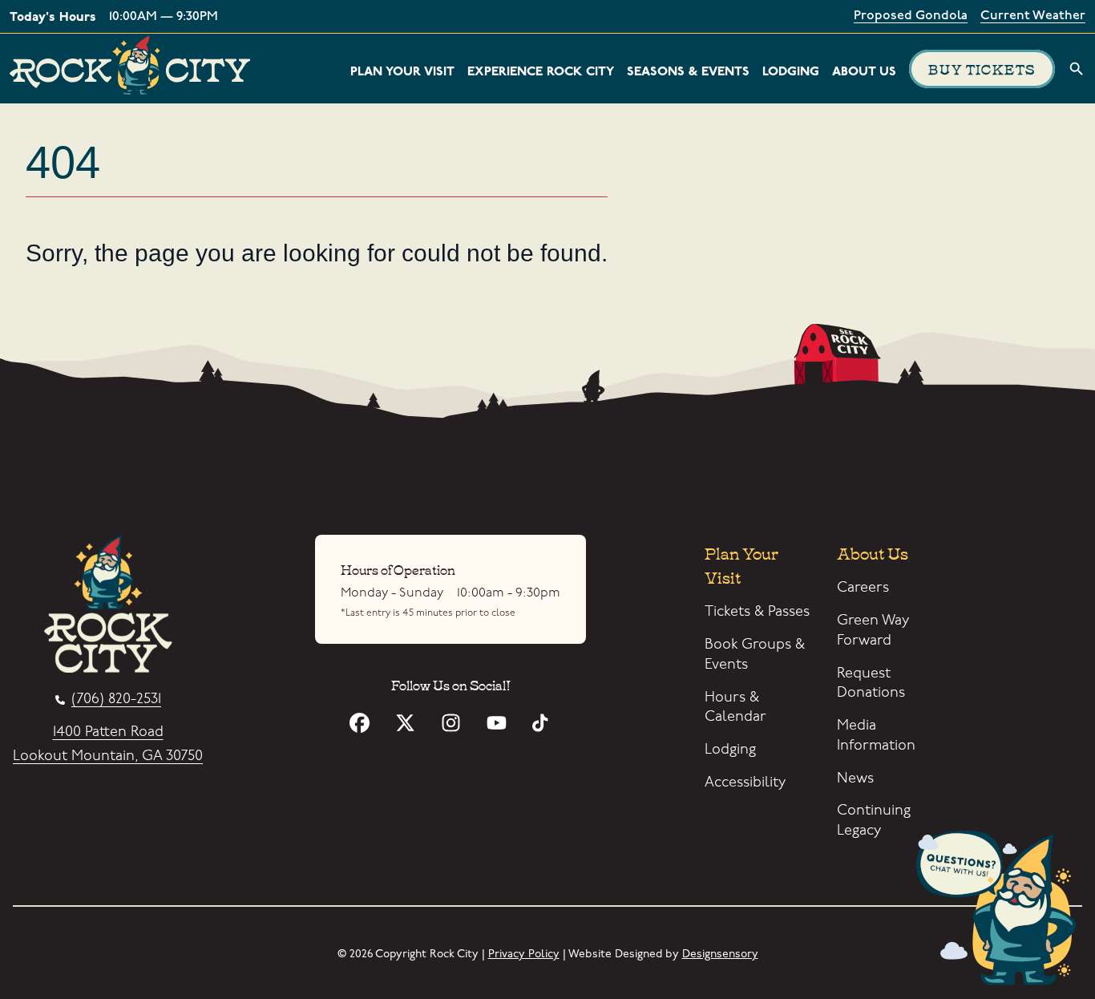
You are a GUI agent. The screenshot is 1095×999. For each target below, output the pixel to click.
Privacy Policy (524, 954)
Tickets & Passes (757, 611)
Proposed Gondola (911, 16)
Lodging (790, 71)
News (855, 778)
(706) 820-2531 (116, 699)
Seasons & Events (688, 71)
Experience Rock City (540, 71)
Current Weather (1032, 16)
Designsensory (720, 954)
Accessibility (745, 782)
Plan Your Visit (402, 71)
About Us (864, 71)
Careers (863, 587)
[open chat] (1001, 911)
